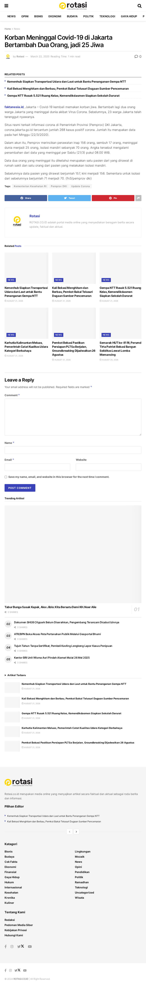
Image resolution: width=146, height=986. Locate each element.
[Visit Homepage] (72, 5)
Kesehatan (11, 892)
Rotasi (20, 56)
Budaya (72, 16)
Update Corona (80, 186)
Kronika (10, 897)
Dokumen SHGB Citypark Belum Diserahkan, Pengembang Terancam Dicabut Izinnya (66, 622)
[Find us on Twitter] (20, 946)
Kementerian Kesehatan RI (30, 186)
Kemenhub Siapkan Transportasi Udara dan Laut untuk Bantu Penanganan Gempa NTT (66, 81)
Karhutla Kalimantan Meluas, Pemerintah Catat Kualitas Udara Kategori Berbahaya (26, 346)
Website (81, 459)
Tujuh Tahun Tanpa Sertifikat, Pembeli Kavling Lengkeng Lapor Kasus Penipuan (63, 645)
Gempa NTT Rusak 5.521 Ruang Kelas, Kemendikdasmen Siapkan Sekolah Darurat (63, 95)
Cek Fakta (11, 861)
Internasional (13, 887)
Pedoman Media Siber (19, 925)
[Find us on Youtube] (30, 946)
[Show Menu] (6, 5)
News (11, 16)
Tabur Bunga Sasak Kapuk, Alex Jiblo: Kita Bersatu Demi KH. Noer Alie (50, 607)
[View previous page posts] (69, 831)
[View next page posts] (76, 831)
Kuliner (9, 902)
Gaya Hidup (129, 16)
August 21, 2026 (14, 301)
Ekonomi (54, 16)
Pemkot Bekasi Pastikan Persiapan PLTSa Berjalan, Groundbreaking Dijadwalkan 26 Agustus (78, 742)
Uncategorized (84, 892)
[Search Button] (139, 5)
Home (8, 28)
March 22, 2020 (40, 56)
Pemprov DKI (59, 186)
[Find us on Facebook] (6, 946)
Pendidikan (82, 872)
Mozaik (79, 856)
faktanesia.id (14, 107)
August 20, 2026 (110, 360)
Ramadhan (82, 882)
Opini (25, 16)
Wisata (79, 897)
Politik (88, 16)
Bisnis (38, 16)
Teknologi (107, 16)
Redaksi (10, 919)
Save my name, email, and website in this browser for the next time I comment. (58, 476)
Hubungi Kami (14, 935)
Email (9, 459)
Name (9, 443)
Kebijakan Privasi (16, 930)
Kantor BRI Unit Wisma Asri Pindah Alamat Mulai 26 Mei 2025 (52, 657)
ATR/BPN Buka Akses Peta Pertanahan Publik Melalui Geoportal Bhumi (57, 634)
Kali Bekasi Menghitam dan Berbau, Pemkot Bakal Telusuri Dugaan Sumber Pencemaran (68, 88)
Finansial (10, 872)
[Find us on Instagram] (11, 946)
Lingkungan (82, 851)
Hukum (9, 882)
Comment (12, 395)
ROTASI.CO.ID (21, 978)
